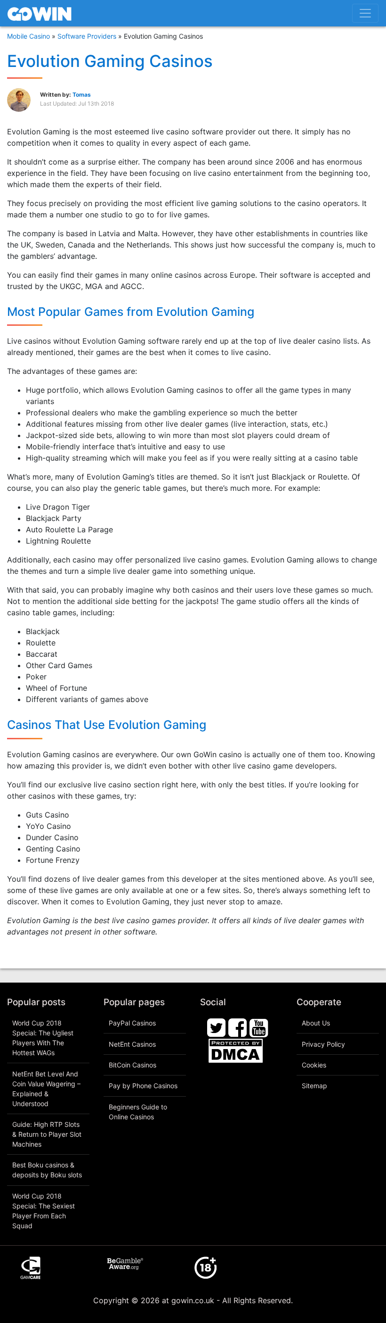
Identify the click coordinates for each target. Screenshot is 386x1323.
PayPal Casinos (132, 1023)
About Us (316, 1023)
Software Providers (86, 36)
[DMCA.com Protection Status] (235, 1050)
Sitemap (314, 1086)
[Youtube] (258, 1027)
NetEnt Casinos (132, 1044)
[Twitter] (216, 1027)
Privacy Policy (323, 1044)
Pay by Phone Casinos (143, 1086)
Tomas (81, 94)
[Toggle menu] (365, 13)
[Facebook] (237, 1027)
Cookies (314, 1065)
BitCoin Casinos (132, 1065)
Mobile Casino (28, 36)
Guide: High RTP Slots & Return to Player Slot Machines (46, 1134)
